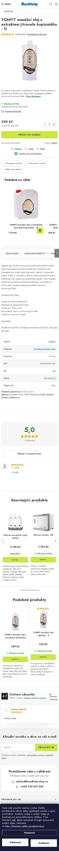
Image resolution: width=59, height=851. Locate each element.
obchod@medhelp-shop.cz (32, 781)
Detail (15, 560)
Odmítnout (15, 842)
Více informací (33, 96)
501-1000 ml (50, 378)
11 (38, 590)
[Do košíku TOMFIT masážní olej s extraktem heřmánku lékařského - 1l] (15, 659)
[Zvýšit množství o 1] (53, 124)
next (55, 541)
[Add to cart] (40, 231)
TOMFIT (54, 143)
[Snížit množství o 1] (44, 124)
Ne (54, 370)
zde (14, 820)
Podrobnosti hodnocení (37, 34)
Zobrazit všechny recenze (35, 698)
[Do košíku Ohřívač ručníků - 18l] (43, 559)
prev (3, 541)
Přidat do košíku (29, 134)
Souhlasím (44, 843)
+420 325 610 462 (31, 786)
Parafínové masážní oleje (44, 349)
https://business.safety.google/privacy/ (24, 826)
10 (36, 590)
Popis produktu (11, 253)
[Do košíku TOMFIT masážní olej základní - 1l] (43, 657)
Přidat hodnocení (29, 453)
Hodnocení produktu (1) (34, 253)
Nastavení (29, 832)
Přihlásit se (46, 747)
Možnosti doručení (13, 111)
